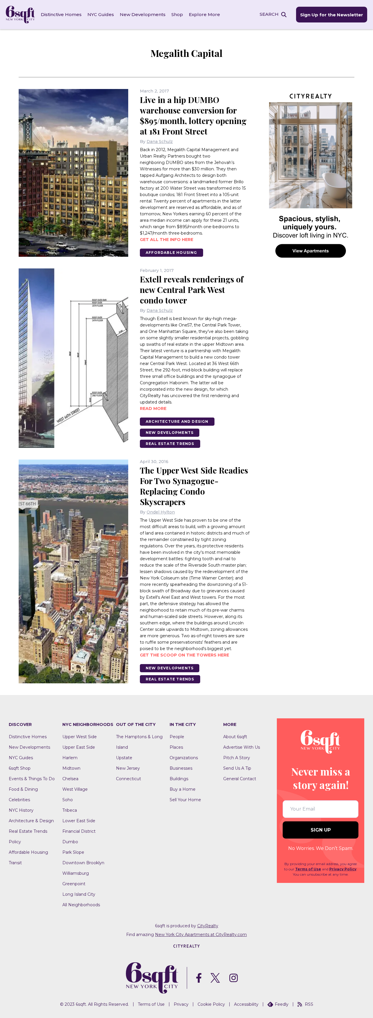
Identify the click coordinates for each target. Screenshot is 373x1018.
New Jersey (128, 768)
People (177, 736)
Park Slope (73, 852)
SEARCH (269, 14)
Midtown (71, 768)
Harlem (70, 757)
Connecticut (128, 778)
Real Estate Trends (170, 443)
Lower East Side (78, 820)
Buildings (179, 778)
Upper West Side (79, 736)
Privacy (181, 1004)
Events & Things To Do (32, 778)
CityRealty (207, 925)
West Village (75, 789)
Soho (67, 799)
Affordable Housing (171, 252)
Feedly (281, 1004)
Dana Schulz (160, 141)
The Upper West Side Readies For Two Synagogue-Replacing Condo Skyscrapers (194, 486)
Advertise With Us (241, 747)
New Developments (143, 14)
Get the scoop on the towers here (184, 655)
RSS (309, 1004)
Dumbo (70, 841)
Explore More (204, 14)
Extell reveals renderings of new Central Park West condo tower (191, 289)
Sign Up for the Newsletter (331, 15)
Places (176, 747)
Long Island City (78, 894)
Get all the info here (166, 239)
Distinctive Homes (61, 14)
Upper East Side (78, 747)
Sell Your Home (185, 799)
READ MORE (153, 408)
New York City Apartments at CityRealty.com (201, 934)
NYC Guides (100, 14)
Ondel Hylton (161, 512)
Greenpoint (73, 883)
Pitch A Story (236, 757)
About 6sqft (235, 736)
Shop (177, 14)
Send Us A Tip (237, 768)
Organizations (184, 757)
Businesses (181, 768)
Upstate (124, 757)
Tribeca (69, 810)
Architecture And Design (177, 421)
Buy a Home (183, 789)
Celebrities (19, 799)
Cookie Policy (211, 1004)
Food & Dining (23, 789)
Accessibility (246, 1004)
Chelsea (70, 778)
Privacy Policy (342, 869)
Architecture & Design (31, 820)
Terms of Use (308, 869)
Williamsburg (75, 873)
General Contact (239, 778)
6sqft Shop (20, 768)
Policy (15, 841)
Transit (15, 862)
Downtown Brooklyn (83, 862)
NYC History (21, 810)
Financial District (79, 831)
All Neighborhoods (81, 904)
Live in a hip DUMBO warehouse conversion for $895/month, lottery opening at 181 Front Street (193, 115)
